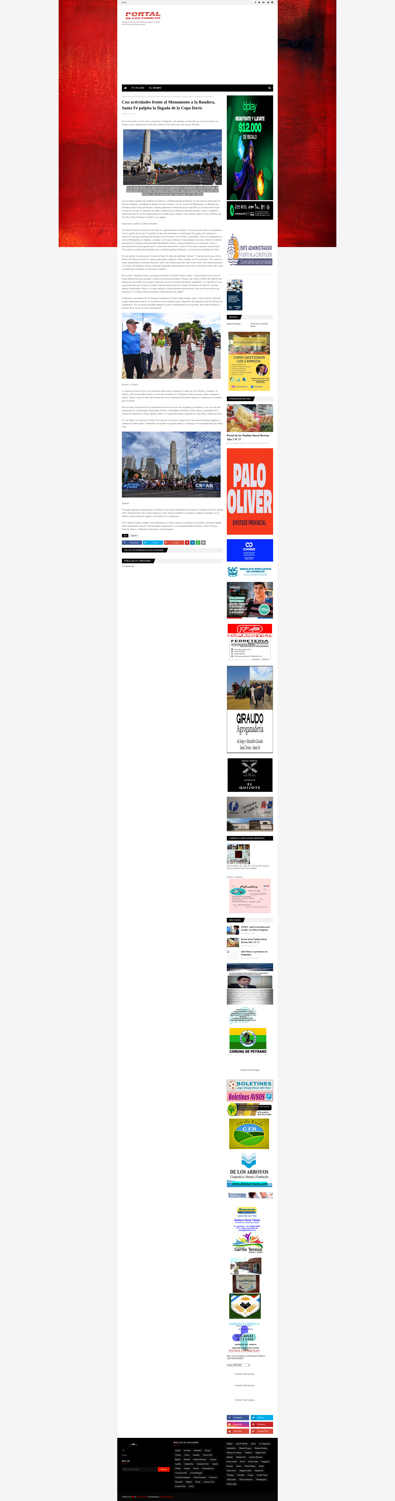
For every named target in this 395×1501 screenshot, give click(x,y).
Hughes (230, 1444)
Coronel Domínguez (182, 1477)
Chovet (196, 1468)
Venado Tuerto (262, 1475)
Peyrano (230, 1466)
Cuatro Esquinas (199, 1477)
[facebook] (255, 2)
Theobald (240, 1475)
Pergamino (265, 1462)
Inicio (124, 2)
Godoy (191, 1486)
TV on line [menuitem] (137, 88)
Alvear (186, 1455)
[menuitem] (125, 88)
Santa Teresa (231, 1471)
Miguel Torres (261, 1453)
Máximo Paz (241, 1457)
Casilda (178, 1464)
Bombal (187, 1459)
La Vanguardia (264, 1444)
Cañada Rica (188, 1464)
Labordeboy (231, 1448)
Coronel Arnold (181, 1473)
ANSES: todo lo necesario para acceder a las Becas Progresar (255, 928)
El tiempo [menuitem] (155, 88)
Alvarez (178, 1455)
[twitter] (259, 2)
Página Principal (128, 96)
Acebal (177, 1450)
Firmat (197, 1482)
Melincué (248, 1453)
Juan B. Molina (241, 1444)
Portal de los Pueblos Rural (259, 325)
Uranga (250, 1475)
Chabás (178, 1468)
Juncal (253, 1444)
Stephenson (259, 1471)
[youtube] (238, 1431)
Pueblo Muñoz (250, 1466)
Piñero (238, 1466)
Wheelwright (231, 1484)
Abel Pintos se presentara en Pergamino (254, 953)
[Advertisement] (197, 61)
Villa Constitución (245, 1479)
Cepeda (215, 1464)
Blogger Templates (166, 1497)
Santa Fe (139, 96)
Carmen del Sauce (199, 1459)
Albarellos (197, 1450)
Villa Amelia (231, 1479)
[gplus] (264, 2)
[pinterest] (268, 2)
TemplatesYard (142, 1497)
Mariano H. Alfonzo (234, 1453)
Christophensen (208, 1468)
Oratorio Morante (255, 1457)
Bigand (177, 1459)
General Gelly (180, 1486)
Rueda (261, 1466)
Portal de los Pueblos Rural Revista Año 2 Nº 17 (248, 437)
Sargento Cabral (245, 1471)
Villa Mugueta (261, 1479)
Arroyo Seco (207, 1455)
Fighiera (189, 1482)
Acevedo (187, 1450)
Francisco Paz (209, 1482)
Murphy (230, 1457)
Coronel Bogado (196, 1473)
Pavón (242, 1462)
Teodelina (230, 1475)
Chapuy (187, 1468)
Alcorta (207, 1450)
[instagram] (272, 2)
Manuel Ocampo (245, 1448)
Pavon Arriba (232, 1462)
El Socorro (213, 1477)
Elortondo (178, 1482)
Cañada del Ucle (203, 1464)
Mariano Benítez (261, 1448)
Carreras (213, 1459)
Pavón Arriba (253, 1462)
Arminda (196, 1455)
